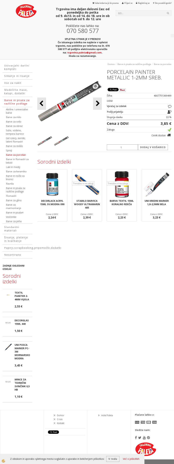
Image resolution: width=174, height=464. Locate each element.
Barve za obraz (14, 126)
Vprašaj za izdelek (116, 106)
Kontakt (60, 423)
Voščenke (11, 217)
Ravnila (10, 183)
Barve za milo (13, 117)
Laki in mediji (13, 167)
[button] (97, 104)
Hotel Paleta (107, 415)
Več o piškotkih (131, 458)
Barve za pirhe (14, 221)
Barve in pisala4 (14, 212)
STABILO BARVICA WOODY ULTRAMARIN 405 (87, 204)
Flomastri (11, 195)
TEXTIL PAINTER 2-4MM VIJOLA (22, 296)
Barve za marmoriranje (13, 206)
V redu (112, 458)
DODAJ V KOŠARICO (153, 147)
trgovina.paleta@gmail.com (84, 52)
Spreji (9, 150)
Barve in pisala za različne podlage (15, 189)
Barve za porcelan (16, 154)
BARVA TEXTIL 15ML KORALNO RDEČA (122, 202)
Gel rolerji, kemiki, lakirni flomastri (15, 140)
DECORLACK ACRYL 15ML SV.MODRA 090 (52, 202)
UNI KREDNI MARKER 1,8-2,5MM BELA (157, 202)
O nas (60, 419)
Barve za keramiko (16, 171)
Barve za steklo (14, 146)
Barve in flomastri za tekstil (17, 161)
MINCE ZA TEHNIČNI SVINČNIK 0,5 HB (22, 384)
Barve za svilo (13, 121)
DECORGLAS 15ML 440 (22, 322)
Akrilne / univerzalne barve (17, 111)
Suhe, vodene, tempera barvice (15, 132)
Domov (111, 64)
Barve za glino (14, 200)
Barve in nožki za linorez (15, 177)
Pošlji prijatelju (115, 111)
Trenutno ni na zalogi (83, 183)
